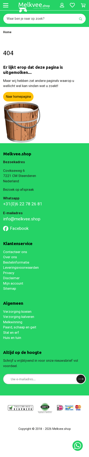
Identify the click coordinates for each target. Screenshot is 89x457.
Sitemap (9, 288)
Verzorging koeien (17, 311)
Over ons (10, 257)
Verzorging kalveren (18, 317)
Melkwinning (12, 322)
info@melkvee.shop (21, 218)
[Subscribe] (80, 379)
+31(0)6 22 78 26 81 (22, 203)
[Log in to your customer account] (62, 5)
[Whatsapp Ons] (77, 446)
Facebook (19, 228)
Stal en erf (11, 332)
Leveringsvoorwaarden (21, 267)
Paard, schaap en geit (19, 327)
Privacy (8, 273)
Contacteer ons (15, 252)
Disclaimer (11, 278)
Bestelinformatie (16, 262)
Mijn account (13, 283)
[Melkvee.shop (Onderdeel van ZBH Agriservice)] (34, 7)
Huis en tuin (12, 338)
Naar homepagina (18, 97)
